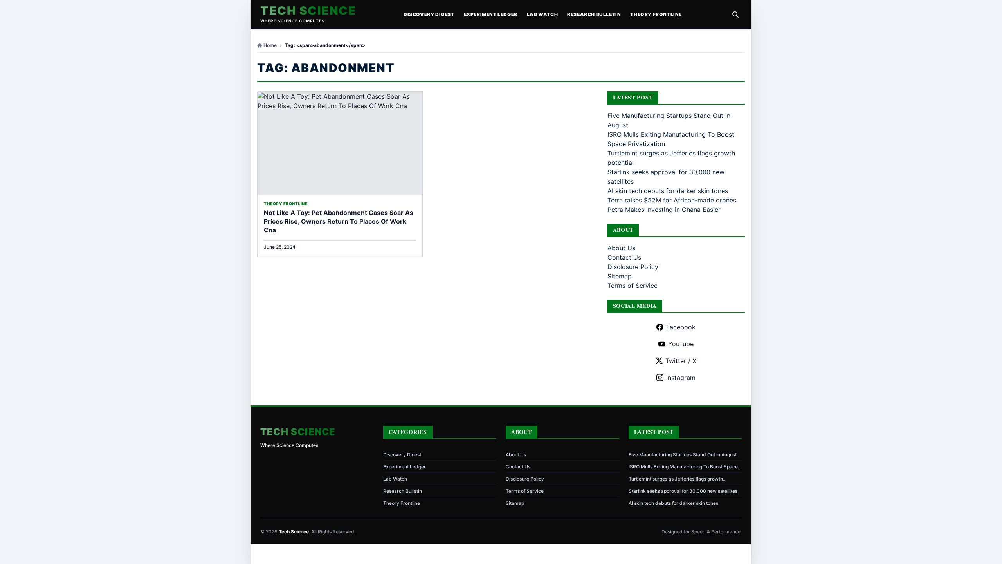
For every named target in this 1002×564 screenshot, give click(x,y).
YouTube (681, 344)
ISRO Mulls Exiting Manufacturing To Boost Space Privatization (683, 467)
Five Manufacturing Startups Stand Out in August (683, 454)
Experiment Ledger (490, 14)
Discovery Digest (429, 14)
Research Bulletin (594, 14)
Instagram (681, 377)
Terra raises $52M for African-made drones (671, 200)
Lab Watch (542, 14)
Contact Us (624, 257)
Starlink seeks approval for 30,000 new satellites (683, 491)
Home (270, 45)
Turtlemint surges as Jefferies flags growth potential (676, 479)
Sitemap (619, 276)
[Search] (735, 14)
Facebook (681, 327)
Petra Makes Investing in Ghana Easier (664, 209)
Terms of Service (632, 285)
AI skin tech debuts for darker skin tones (667, 191)
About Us (621, 248)
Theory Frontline (656, 14)
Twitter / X (680, 361)
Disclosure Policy (632, 267)
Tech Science (308, 10)
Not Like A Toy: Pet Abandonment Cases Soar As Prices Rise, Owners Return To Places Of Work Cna (338, 221)
